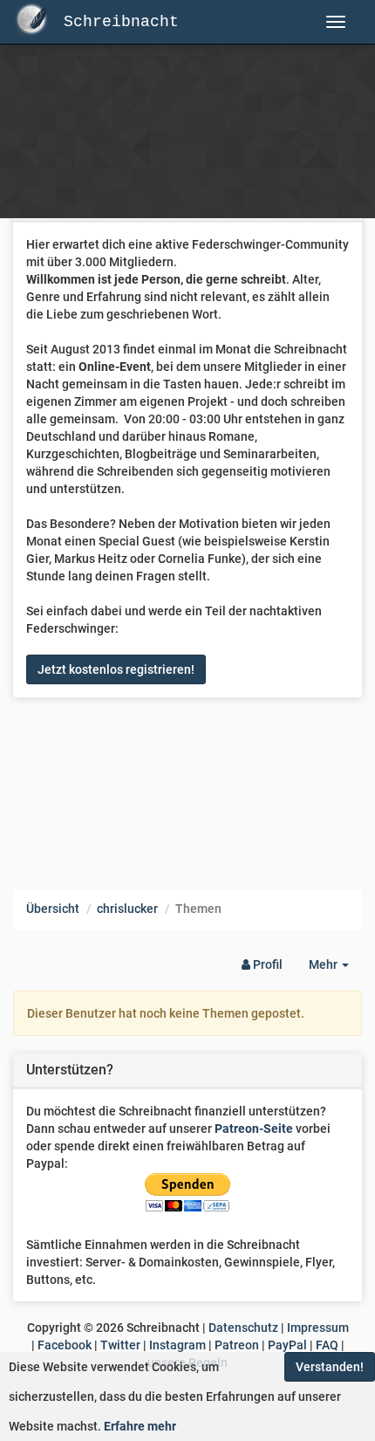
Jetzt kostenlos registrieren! (116, 669)
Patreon (237, 1345)
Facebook (65, 1345)
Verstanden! (330, 1367)
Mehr (335, 969)
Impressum (318, 1328)
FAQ (327, 1345)
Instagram (177, 1345)
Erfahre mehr (140, 1426)
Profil (266, 964)
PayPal (287, 1345)
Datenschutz (243, 1328)
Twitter (120, 1345)
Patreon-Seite (254, 1129)
